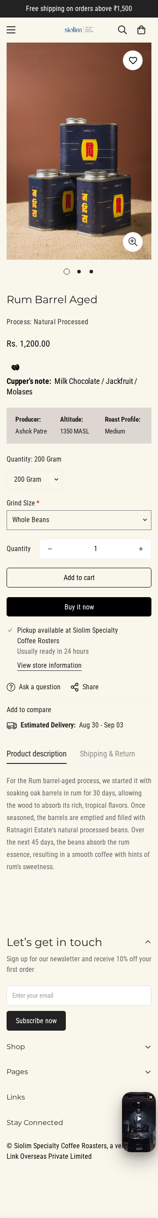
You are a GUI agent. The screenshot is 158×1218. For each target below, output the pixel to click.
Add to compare (29, 710)
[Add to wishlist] (133, 60)
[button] (141, 30)
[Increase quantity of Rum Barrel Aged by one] (141, 549)
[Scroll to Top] (142, 1171)
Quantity (19, 549)
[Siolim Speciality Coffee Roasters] (79, 30)
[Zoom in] (133, 242)
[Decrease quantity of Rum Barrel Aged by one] (50, 549)
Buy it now (79, 607)
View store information (49, 665)
